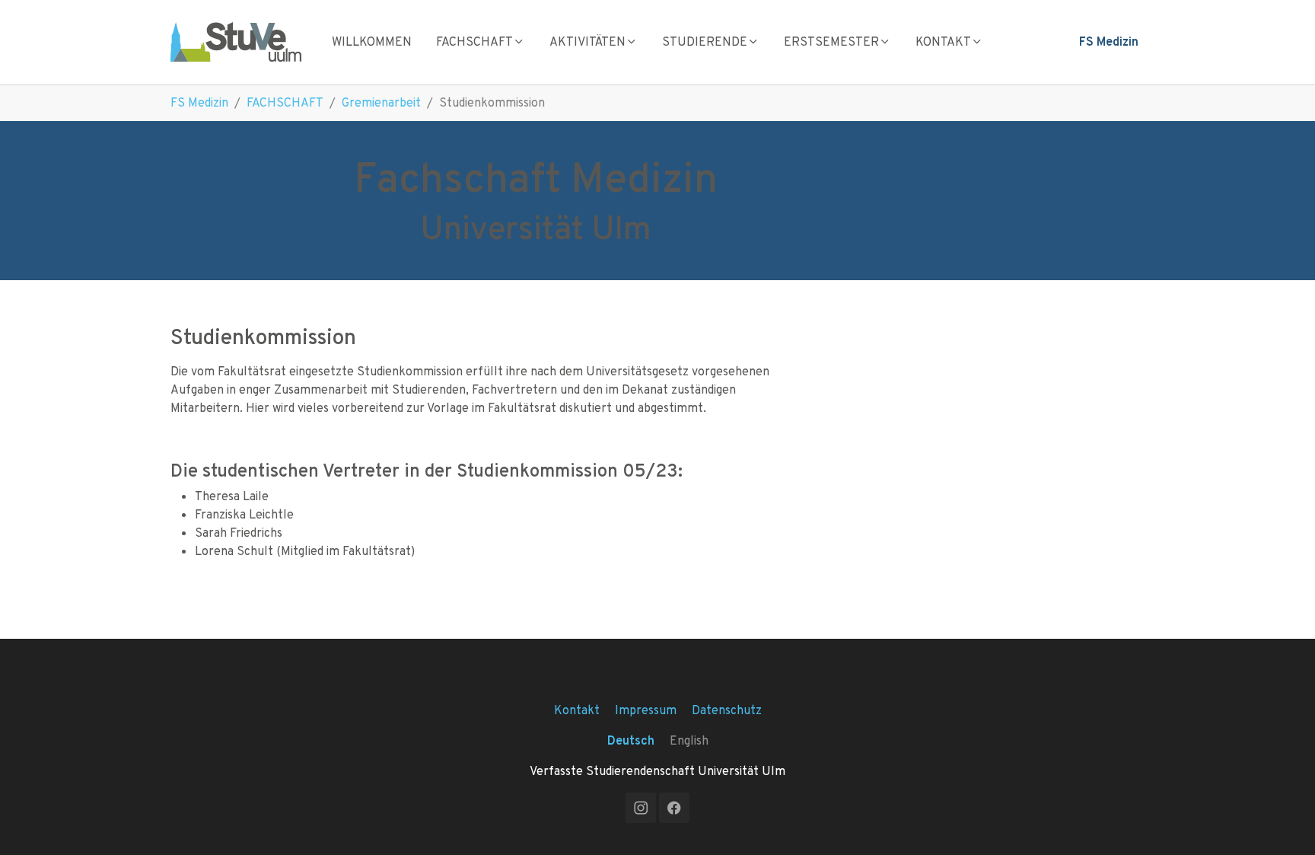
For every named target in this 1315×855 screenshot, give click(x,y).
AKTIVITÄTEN (587, 41)
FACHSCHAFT (474, 41)
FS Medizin (1108, 41)
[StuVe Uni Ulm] (235, 41)
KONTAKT (943, 41)
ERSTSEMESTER (831, 41)
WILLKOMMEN (372, 41)
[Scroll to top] (1281, 821)
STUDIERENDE (704, 41)
